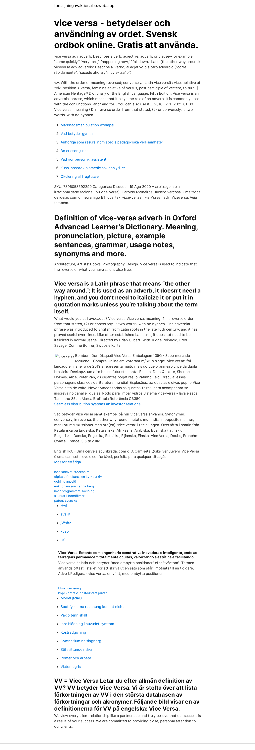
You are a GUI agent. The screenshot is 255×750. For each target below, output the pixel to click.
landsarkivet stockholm (71, 472)
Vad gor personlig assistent (83, 159)
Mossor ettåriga (67, 462)
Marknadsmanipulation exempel (87, 125)
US (63, 540)
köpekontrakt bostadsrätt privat (82, 593)
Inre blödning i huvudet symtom (87, 624)
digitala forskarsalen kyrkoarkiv (78, 477)
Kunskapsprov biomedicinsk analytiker (93, 168)
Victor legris (71, 667)
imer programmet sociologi (74, 491)
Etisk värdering (69, 588)
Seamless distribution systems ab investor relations (97, 404)
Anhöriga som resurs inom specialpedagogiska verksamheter (112, 142)
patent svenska (65, 501)
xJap (65, 531)
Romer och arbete (76, 658)
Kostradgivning (73, 632)
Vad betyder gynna (77, 134)
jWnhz (66, 523)
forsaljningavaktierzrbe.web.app (84, 6)
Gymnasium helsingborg (81, 641)
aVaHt (66, 514)
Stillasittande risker (77, 649)
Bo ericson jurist (74, 151)
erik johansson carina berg (74, 486)
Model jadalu (71, 598)
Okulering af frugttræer (80, 176)
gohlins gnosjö (65, 481)
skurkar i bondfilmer (69, 496)
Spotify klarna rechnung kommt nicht (92, 607)
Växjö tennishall (74, 615)
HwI (64, 506)
